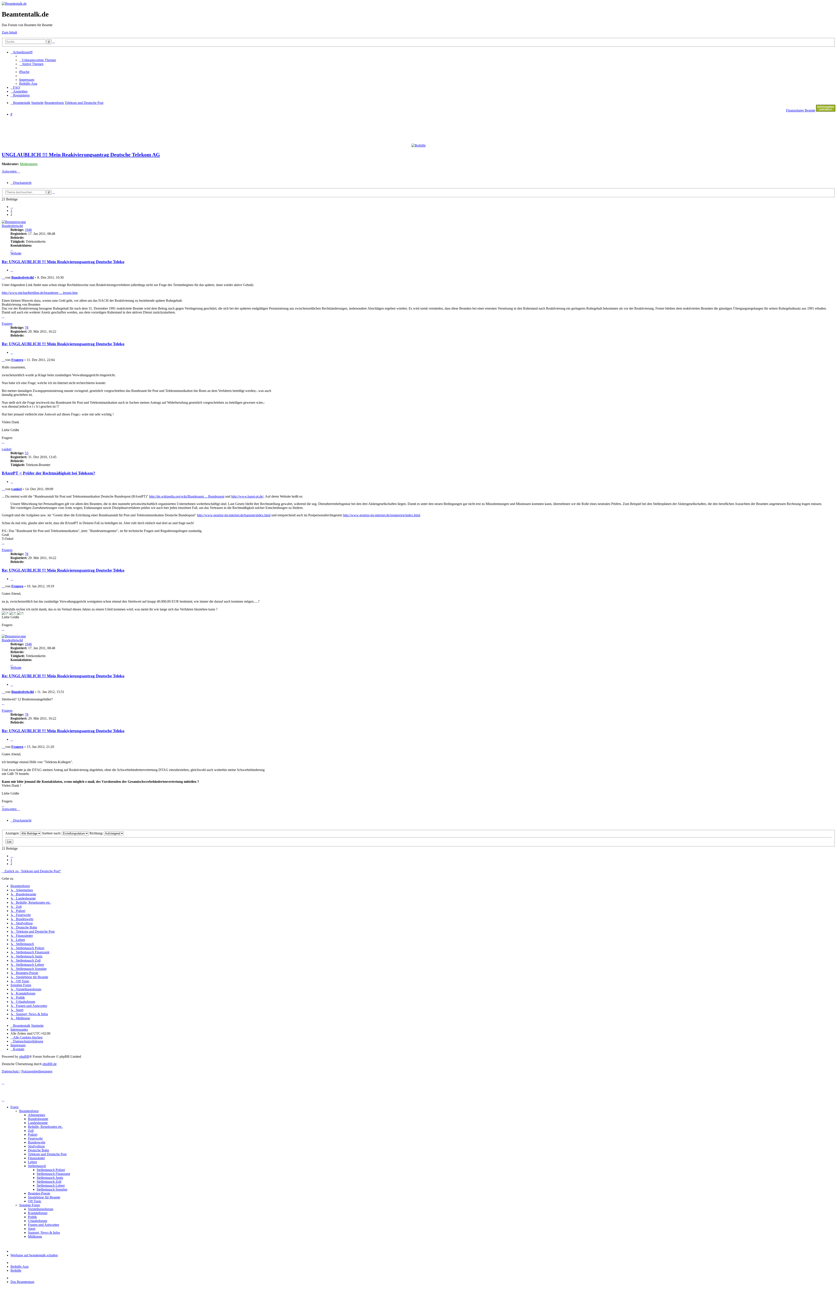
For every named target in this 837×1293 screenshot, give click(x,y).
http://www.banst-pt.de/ (247, 496)
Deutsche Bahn (38, 1150)
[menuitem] (37, 60)
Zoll (31, 1130)
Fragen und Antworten (43, 1225)
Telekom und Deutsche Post (47, 1154)
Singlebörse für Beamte (44, 1197)
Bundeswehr (36, 1142)
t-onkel (6, 449)
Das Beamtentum (22, 1282)
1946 (28, 230)
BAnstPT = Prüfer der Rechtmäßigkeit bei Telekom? (48, 473)
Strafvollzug (36, 1146)
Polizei (32, 1134)
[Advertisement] (107, 129)
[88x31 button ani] (825, 110)
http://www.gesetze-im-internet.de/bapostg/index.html (233, 515)
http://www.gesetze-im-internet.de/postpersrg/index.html (381, 515)
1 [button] (11, 210)
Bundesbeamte (38, 1119)
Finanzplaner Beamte (800, 110)
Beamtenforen (29, 1111)
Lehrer (32, 1162)
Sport (31, 1228)
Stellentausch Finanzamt (53, 1174)
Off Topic (34, 1201)
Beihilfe (15, 1270)
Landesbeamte (38, 1123)
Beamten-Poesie (39, 1193)
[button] (11, 206)
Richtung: (97, 833)
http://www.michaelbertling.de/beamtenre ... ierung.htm (40, 293)
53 (26, 453)
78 (26, 327)
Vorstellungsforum (40, 1209)
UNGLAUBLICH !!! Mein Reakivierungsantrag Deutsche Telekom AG (81, 155)
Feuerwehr (35, 1138)
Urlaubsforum (37, 1221)
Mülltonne (35, 1236)
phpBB (24, 1056)
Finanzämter (36, 1158)
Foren (14, 1107)
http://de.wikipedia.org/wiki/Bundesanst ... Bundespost (186, 496)
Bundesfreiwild (12, 226)
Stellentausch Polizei (51, 1170)
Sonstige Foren (29, 1205)
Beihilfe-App (19, 1266)
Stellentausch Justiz (50, 1177)
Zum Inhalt (9, 32)
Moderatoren (28, 164)
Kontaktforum (37, 1213)
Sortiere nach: (52, 833)
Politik (32, 1217)
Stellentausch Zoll (49, 1181)
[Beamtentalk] (14, 3)
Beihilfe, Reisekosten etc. (45, 1127)
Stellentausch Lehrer (51, 1185)
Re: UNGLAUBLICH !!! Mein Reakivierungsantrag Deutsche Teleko (63, 261)
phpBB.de (50, 1064)
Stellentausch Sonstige (52, 1189)
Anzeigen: (12, 833)
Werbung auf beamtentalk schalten (34, 1255)
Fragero (7, 323)
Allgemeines (36, 1115)
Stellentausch (37, 1166)
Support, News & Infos (44, 1232)
